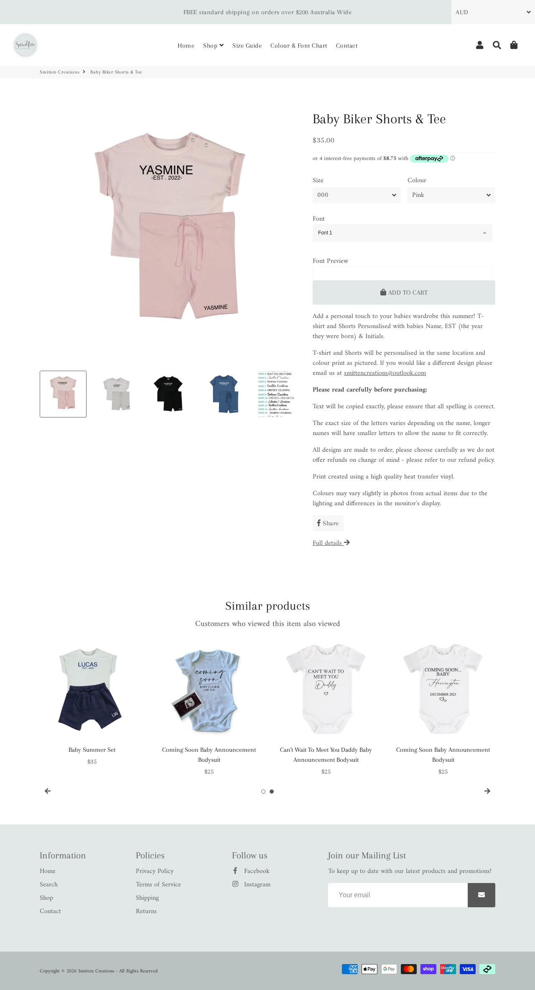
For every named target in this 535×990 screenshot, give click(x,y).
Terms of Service (158, 885)
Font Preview (330, 261)
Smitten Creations (60, 72)
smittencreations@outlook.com (385, 373)
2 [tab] (272, 791)
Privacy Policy (154, 871)
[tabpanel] (92, 702)
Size (318, 181)
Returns (146, 911)
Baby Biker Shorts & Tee (379, 119)
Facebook (256, 871)
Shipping (147, 898)
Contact (347, 45)
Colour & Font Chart (298, 45)
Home (186, 45)
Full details (328, 543)
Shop (211, 45)
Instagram (256, 885)
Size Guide (247, 45)
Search (49, 885)
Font (319, 219)
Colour (417, 181)
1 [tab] (263, 791)
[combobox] (402, 233)
